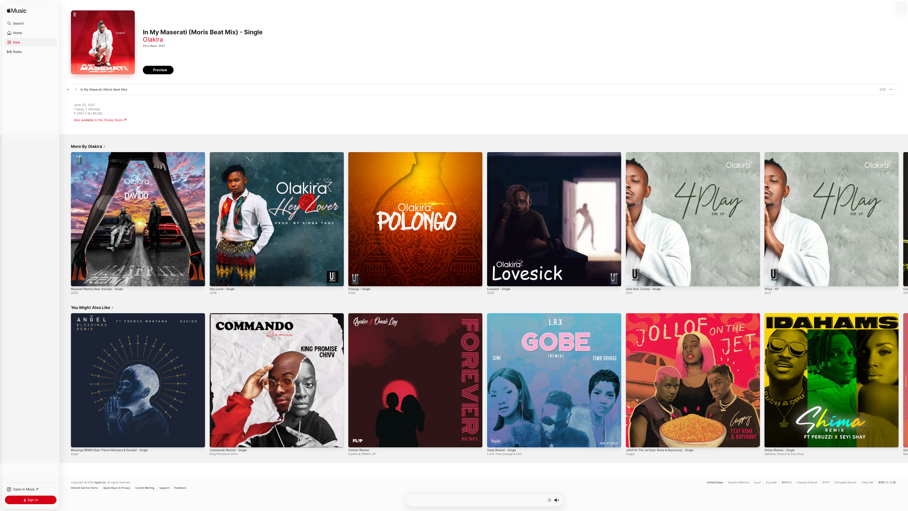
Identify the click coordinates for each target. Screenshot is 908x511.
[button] (30, 23)
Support (164, 488)
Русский (771, 482)
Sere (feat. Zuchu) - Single (645, 154)
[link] (88, 146)
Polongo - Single (360, 154)
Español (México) (738, 482)
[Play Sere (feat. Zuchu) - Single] (631, 280)
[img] (16, 10)
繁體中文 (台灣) (887, 482)
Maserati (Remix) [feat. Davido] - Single (100, 154)
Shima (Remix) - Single (781, 315)
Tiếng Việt (867, 482)
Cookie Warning (144, 488)
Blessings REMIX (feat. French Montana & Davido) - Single (114, 315)
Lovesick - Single (499, 154)
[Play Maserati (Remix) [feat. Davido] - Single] (76, 280)
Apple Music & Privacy (116, 488)
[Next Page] (903, 219)
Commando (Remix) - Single (230, 315)
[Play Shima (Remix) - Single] (770, 441)
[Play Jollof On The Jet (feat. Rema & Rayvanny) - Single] (631, 441)
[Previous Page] (66, 219)
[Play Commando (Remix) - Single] (215, 441)
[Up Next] (549, 500)
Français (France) (807, 482)
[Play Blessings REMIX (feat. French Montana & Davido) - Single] (76, 441)
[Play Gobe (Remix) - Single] (493, 441)
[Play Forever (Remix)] (354, 441)
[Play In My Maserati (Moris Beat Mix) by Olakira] (75, 90)
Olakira (153, 39)
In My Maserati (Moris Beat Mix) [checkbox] (103, 89)
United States (715, 482)
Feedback (180, 488)
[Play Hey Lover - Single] (215, 280)
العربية (757, 482)
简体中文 (786, 482)
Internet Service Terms (84, 488)
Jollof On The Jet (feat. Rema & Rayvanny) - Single (663, 315)
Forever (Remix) (360, 315)
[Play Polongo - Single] (354, 280)
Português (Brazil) (845, 482)
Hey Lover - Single (223, 154)
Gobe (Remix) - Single (503, 315)
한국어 (825, 482)
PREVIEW (881, 89)
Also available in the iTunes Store (98, 120)
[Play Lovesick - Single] (493, 280)
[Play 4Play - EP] (770, 280)
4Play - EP (771, 154)
